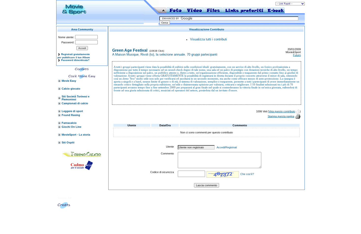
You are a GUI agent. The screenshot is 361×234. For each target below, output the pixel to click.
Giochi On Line (71, 126)
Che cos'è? (247, 174)
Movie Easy (69, 80)
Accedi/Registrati (227, 147)
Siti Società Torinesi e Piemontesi (75, 98)
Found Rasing (71, 115)
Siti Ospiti (68, 142)
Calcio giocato (71, 88)
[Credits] (64, 207)
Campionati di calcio (75, 103)
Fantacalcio (69, 122)
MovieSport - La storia (76, 134)
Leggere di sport (72, 111)
